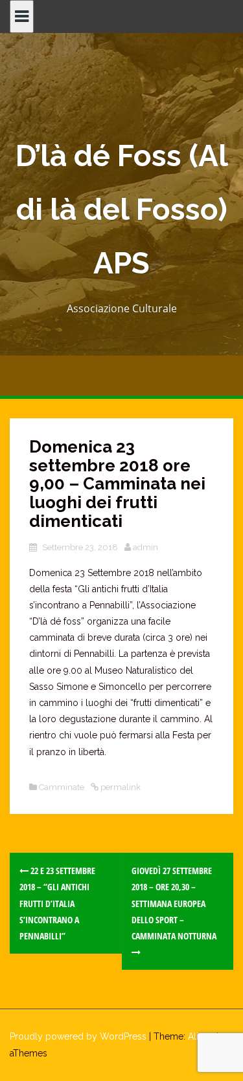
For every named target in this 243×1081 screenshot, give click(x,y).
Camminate (61, 787)
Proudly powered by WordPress (78, 1036)
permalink (119, 787)
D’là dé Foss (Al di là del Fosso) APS (122, 209)
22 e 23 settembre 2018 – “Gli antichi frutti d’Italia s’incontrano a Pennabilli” (57, 903)
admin (145, 547)
